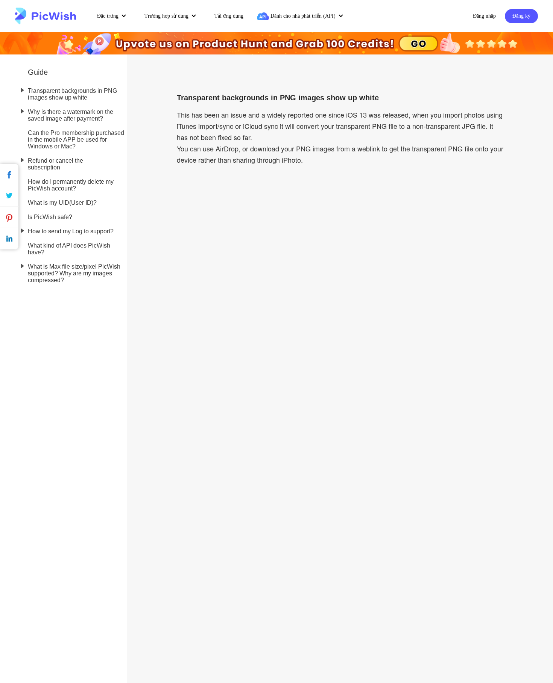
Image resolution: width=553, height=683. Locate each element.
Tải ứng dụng (228, 16)
